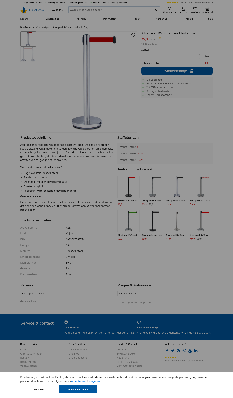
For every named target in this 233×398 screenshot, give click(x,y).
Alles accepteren (78, 389)
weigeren (94, 381)
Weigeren (39, 389)
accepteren (78, 381)
